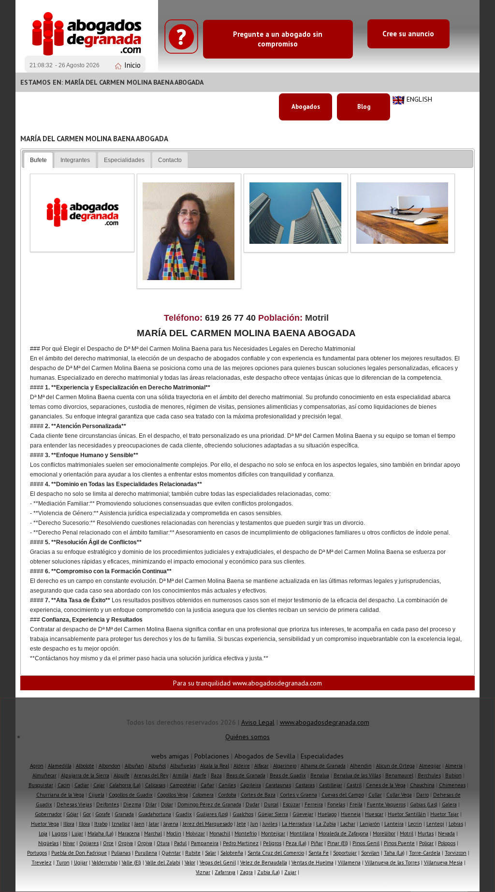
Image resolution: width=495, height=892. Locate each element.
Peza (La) (296, 843)
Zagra (246, 872)
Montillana (302, 833)
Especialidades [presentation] (124, 160)
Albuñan (134, 765)
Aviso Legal (258, 722)
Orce (108, 843)
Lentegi (435, 823)
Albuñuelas (183, 765)
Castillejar (330, 785)
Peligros (272, 843)
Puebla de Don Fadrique (79, 852)
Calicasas (155, 785)
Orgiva (125, 843)
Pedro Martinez (241, 843)
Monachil (219, 833)
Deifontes (107, 804)
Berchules (429, 775)
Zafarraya (225, 872)
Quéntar (171, 852)
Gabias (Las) (423, 804)
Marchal (153, 833)
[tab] (38, 160)
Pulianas (121, 852)
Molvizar (195, 833)
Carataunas (278, 785)
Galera (449, 804)
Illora (68, 823)
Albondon (109, 765)
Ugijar (80, 862)
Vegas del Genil (218, 862)
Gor (87, 814)
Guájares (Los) (212, 814)
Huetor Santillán (407, 814)
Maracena (129, 833)
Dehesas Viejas (74, 804)
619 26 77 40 (231, 318)
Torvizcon (455, 852)
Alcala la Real (214, 765)
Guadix (183, 814)
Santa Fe (318, 852)
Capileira (250, 785)
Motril (406, 833)
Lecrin (415, 823)
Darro (422, 794)
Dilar (151, 804)
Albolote (85, 765)
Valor (190, 862)
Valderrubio (104, 862)
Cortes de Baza (258, 794)
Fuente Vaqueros (386, 804)
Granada (124, 814)
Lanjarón (370, 823)
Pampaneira (204, 843)
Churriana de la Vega (60, 794)
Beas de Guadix (288, 775)
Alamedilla (60, 765)
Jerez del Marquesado (208, 823)
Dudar (253, 804)
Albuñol (157, 765)
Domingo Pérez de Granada (209, 804)
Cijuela (96, 794)
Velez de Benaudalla (263, 862)
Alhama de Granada (323, 765)
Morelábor (384, 833)
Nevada (446, 833)
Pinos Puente (399, 843)
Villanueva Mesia (443, 862)
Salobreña (231, 852)
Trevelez (41, 862)
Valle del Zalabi (163, 862)
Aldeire (241, 765)
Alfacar (261, 765)
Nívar (69, 843)
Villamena (349, 862)
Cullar (375, 794)
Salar (210, 852)
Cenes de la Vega (386, 785)
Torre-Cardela (424, 852)
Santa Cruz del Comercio (276, 852)
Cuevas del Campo (342, 794)
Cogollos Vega (172, 794)
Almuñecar (44, 775)
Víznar (203, 872)
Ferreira (314, 804)
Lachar (347, 823)
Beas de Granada (245, 775)
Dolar (167, 804)
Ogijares (89, 843)
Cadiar (81, 785)
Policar (426, 843)
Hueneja (351, 814)
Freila (356, 804)
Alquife (122, 775)
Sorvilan (370, 852)
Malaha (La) (100, 833)
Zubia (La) (268, 872)
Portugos (37, 852)
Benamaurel (399, 775)
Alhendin (361, 765)
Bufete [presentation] (38, 160)
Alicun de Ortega (395, 765)
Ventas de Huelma (312, 862)
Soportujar (345, 852)
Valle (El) (131, 862)
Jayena (170, 823)
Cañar (207, 785)
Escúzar (291, 804)
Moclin (173, 833)
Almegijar (430, 765)
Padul (180, 843)
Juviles (269, 823)
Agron (37, 765)
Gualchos (243, 814)
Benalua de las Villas (357, 775)
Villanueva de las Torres (392, 862)
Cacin (64, 785)
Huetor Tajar (444, 814)
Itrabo (100, 823)
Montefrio (245, 833)
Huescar (374, 814)
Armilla (181, 775)
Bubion (453, 775)
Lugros (59, 833)
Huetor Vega (45, 823)
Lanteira (394, 823)
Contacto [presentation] (170, 160)
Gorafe (102, 814)
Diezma (132, 804)
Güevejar (302, 814)
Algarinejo (284, 765)
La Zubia (326, 823)
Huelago (327, 814)
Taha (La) (394, 852)
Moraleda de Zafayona (343, 833)
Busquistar (41, 785)
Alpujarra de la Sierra (85, 775)
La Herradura (297, 823)
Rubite (193, 852)
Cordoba (227, 794)
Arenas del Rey (151, 775)
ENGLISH (419, 99)
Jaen (139, 823)
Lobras (456, 823)
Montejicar (273, 833)
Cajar (99, 785)
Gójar (72, 814)
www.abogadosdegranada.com (324, 722)
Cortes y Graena (298, 794)
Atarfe (199, 775)
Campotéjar (183, 785)
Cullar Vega (399, 794)
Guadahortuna (154, 814)
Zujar (290, 872)
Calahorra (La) (125, 785)
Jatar (154, 823)
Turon (63, 862)
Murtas (426, 833)
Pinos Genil (365, 843)
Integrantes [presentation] (75, 160)
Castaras (305, 785)
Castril (354, 785)
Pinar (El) (337, 843)
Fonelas (336, 804)
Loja (43, 833)
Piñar (317, 843)
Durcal (271, 804)
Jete (241, 823)
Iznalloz (121, 823)
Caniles (227, 785)
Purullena (146, 852)
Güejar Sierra (273, 814)
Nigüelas (48, 843)
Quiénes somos (247, 736)
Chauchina (422, 785)
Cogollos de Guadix (131, 794)
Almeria (454, 765)
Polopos (446, 843)
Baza (216, 775)
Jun (254, 823)
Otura (163, 843)
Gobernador (48, 814)
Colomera (203, 794)
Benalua (319, 775)
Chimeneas (452, 785)
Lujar (77, 833)
